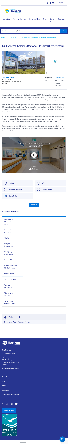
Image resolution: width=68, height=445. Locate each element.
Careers (4, 381)
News (45, 19)
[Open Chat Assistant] (62, 439)
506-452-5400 (58, 77)
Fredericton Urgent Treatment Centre (17, 322)
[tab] (12, 222)
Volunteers (5, 390)
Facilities (16, 19)
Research (61, 19)
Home (3, 38)
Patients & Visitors (34, 19)
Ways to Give (9, 410)
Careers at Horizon (53, 21)
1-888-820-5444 (14, 368)
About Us (6, 19)
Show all (34, 205)
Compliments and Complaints (11, 394)
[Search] (63, 31)
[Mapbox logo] (46, 73)
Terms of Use (23, 442)
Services (23, 19)
